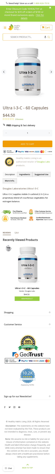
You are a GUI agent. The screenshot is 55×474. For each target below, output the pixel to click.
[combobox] (26, 37)
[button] (45, 37)
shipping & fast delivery (20, 125)
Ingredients (24, 174)
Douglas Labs (43, 161)
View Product (27, 299)
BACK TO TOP (27, 468)
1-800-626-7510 (41, 3)
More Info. (10, 180)
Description (10, 174)
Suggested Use (41, 174)
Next (51, 71)
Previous (3, 71)
